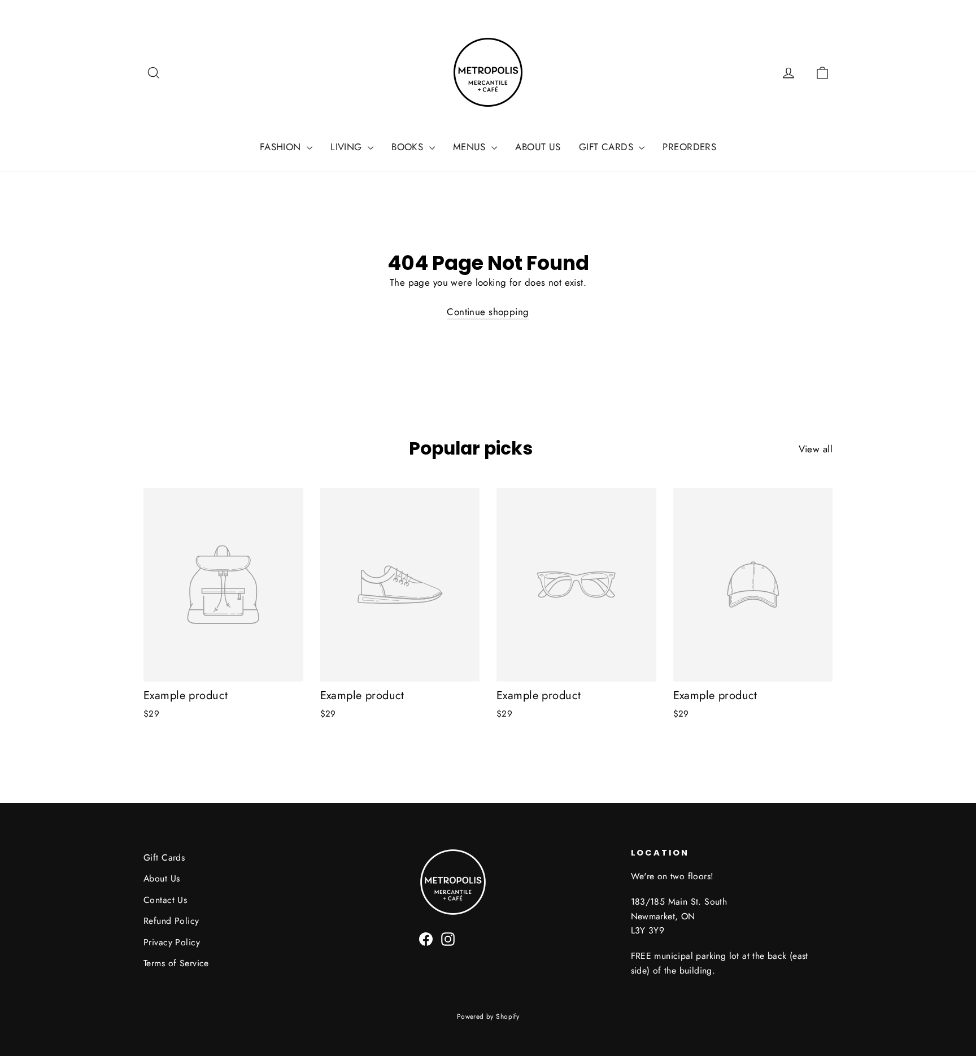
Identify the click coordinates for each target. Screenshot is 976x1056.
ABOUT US (537, 147)
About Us (161, 878)
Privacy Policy (171, 942)
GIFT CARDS (608, 147)
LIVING (347, 147)
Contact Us (165, 899)
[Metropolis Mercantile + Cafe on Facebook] (426, 938)
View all (816, 449)
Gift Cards (164, 857)
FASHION (282, 147)
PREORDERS (689, 147)
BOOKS (408, 147)
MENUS (471, 147)
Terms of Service (176, 963)
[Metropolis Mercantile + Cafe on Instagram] (448, 938)
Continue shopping (488, 311)
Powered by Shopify (488, 1016)
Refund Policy (171, 920)
